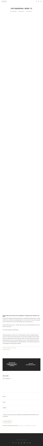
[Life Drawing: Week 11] (31, 364)
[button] (40, 1)
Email (4, 402)
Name (4, 396)
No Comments (29, 11)
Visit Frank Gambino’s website (9, 348)
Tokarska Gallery (6, 349)
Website (4, 407)
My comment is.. (7, 378)
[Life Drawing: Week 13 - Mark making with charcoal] (12, 364)
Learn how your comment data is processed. (27, 425)
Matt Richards (13, 11)
